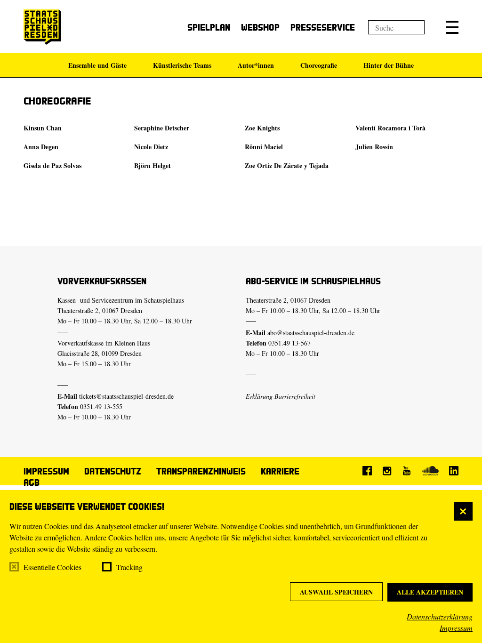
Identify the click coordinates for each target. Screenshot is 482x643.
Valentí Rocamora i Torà (390, 128)
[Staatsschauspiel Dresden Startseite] (42, 27)
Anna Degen (41, 147)
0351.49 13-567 (289, 342)
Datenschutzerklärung (440, 616)
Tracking (129, 567)
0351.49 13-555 (101, 406)
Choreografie (318, 65)
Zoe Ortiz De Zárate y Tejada (287, 165)
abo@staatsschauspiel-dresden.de (310, 332)
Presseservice (322, 27)
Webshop (260, 27)
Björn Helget (152, 165)
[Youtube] (406, 470)
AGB (32, 482)
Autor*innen (256, 65)
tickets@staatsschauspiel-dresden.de (126, 396)
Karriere (280, 471)
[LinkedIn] (453, 470)
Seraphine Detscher (161, 128)
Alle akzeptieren (430, 592)
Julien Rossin (374, 147)
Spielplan (208, 27)
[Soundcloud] (430, 470)
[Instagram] (387, 470)
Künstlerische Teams (182, 65)
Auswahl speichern (336, 592)
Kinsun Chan (43, 128)
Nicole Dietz (151, 147)
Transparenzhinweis (201, 471)
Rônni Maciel (264, 147)
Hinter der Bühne (388, 65)
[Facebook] (367, 470)
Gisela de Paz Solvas (52, 165)
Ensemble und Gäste (97, 65)
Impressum (456, 628)
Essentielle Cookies (52, 567)
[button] (452, 27)
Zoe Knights (262, 128)
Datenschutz (112, 471)
